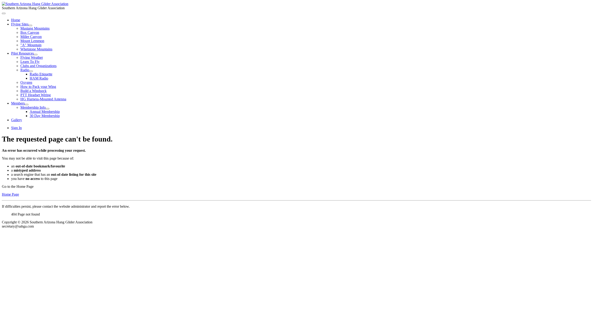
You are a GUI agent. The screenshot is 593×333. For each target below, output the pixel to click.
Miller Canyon (31, 37)
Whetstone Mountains (36, 49)
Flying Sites (19, 24)
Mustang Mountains (35, 28)
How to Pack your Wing (38, 87)
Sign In (16, 128)
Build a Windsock (33, 91)
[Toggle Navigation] (4, 13)
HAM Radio (39, 78)
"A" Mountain (30, 45)
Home (15, 20)
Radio (24, 70)
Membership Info (33, 107)
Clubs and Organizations (38, 66)
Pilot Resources (22, 53)
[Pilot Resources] (36, 54)
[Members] (26, 104)
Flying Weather (31, 57)
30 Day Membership (45, 116)
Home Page (10, 194)
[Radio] (31, 71)
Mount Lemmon (32, 41)
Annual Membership (45, 112)
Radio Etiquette (41, 74)
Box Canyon (29, 32)
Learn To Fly (30, 62)
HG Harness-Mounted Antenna (43, 99)
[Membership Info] (47, 108)
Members (18, 103)
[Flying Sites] (30, 25)
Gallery (16, 120)
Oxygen (26, 82)
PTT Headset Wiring (35, 95)
